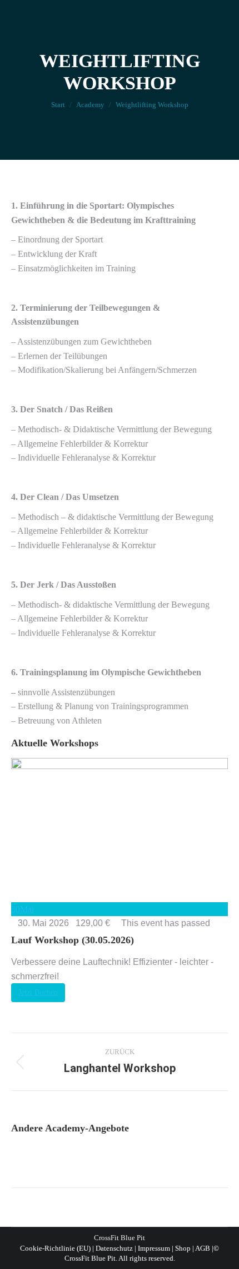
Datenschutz (114, 1248)
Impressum (154, 1248)
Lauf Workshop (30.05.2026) (72, 940)
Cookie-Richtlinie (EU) (55, 1248)
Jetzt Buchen (38, 992)
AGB (202, 1248)
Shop (183, 1248)
